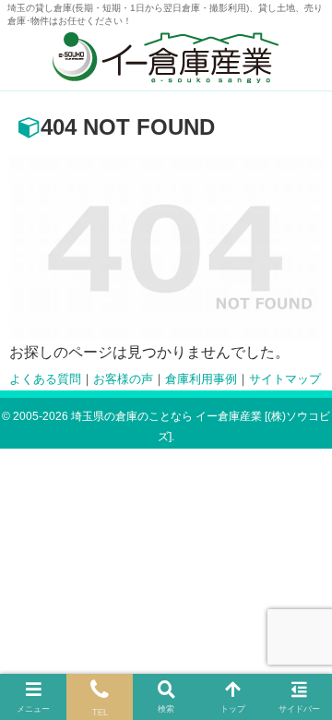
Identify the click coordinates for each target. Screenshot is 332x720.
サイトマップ (285, 379)
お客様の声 (123, 379)
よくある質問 (45, 379)
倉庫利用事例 (201, 379)
